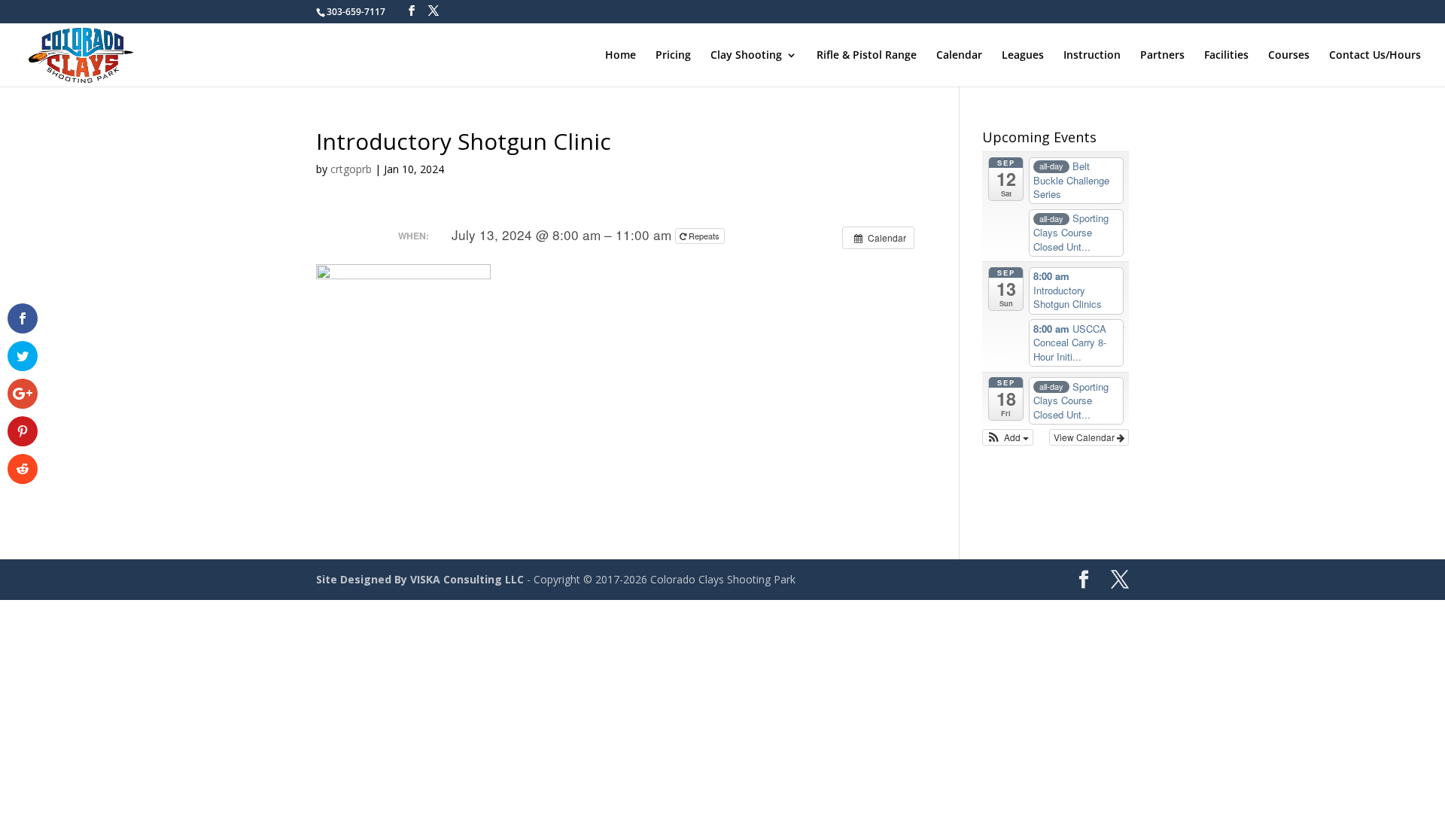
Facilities (1226, 56)
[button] (1008, 437)
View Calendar (1085, 437)
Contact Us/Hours (1375, 56)
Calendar (959, 56)
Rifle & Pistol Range (867, 56)
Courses (1289, 56)
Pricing (673, 56)
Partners (1162, 56)
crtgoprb (351, 169)
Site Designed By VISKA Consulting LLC (420, 579)
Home (620, 56)
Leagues (1023, 56)
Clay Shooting (746, 56)
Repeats (704, 236)
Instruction (1092, 56)
